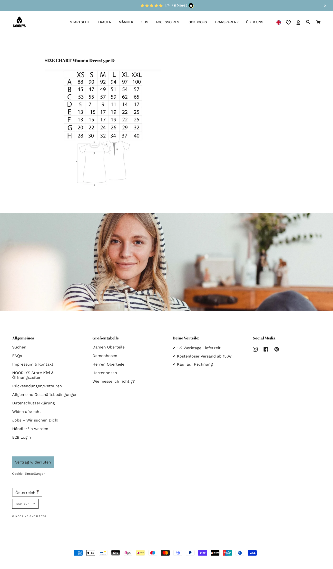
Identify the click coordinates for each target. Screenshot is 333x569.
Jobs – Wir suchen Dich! (35, 420)
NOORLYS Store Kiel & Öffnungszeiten (33, 375)
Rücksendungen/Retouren (37, 386)
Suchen (19, 347)
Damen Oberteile (108, 347)
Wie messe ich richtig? (113, 381)
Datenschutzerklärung (33, 403)
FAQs (17, 355)
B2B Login (21, 437)
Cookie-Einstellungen (28, 473)
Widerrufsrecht (26, 411)
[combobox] (278, 22)
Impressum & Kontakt (32, 364)
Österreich (26, 492)
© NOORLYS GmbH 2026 (29, 516)
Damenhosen (104, 355)
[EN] (278, 22)
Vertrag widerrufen (33, 462)
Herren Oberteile (108, 364)
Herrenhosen (104, 372)
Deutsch (23, 503)
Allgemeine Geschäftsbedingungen (45, 394)
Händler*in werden (30, 428)
